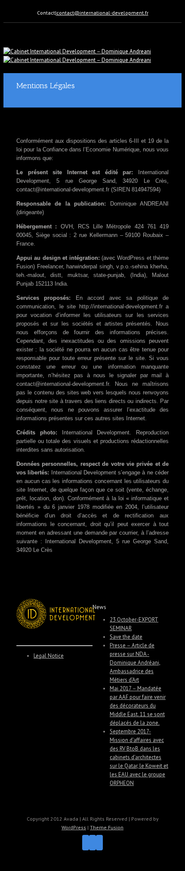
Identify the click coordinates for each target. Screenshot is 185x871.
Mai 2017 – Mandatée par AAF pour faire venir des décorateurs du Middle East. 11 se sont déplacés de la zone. (138, 705)
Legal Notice (49, 655)
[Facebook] (85, 842)
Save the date (126, 636)
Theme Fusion (106, 827)
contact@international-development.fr (102, 12)
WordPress (74, 827)
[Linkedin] (99, 842)
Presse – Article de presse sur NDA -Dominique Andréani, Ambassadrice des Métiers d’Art (135, 662)
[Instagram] (92, 842)
